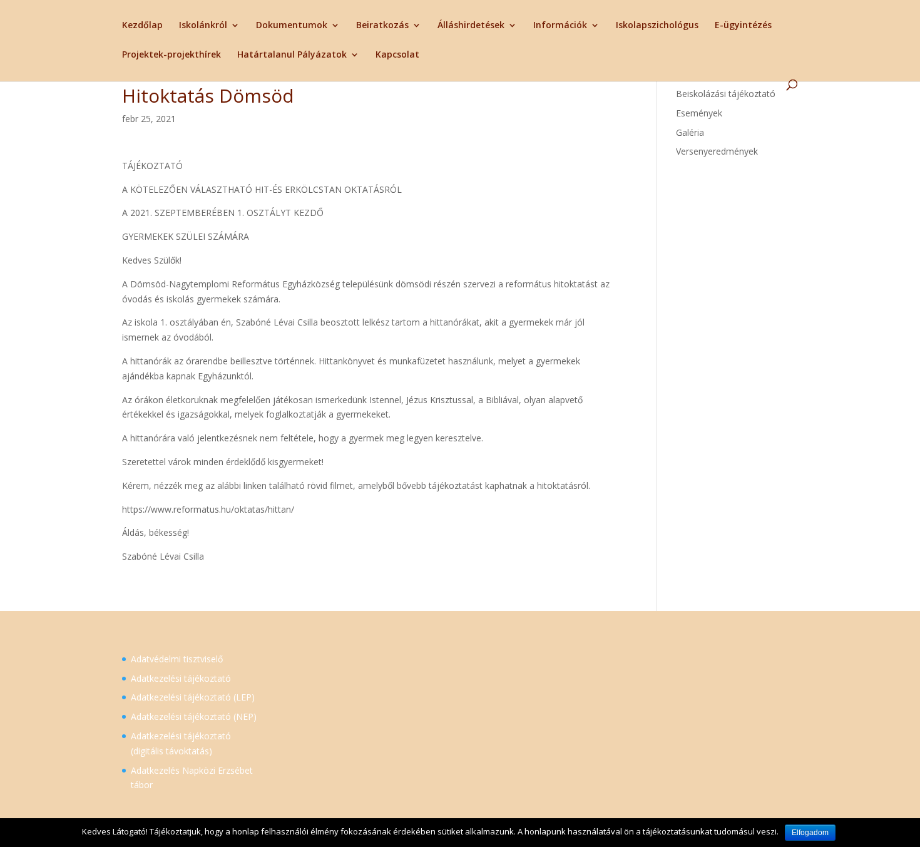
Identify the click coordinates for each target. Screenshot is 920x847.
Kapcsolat (397, 55)
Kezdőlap (142, 26)
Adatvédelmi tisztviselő (177, 659)
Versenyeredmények (717, 151)
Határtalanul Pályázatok (292, 55)
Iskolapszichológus (657, 26)
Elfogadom (810, 832)
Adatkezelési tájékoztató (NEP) (194, 716)
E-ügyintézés (743, 26)
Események (699, 113)
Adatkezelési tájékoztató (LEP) (193, 697)
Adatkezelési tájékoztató (181, 678)
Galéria (690, 132)
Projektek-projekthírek (171, 55)
